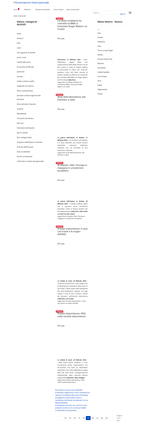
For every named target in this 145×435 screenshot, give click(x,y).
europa (20, 76)
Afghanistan (102, 89)
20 (93, 418)
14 (65, 418)
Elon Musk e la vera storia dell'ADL (69, 390)
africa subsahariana (25, 91)
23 (106, 418)
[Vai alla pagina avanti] (111, 418)
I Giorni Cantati (58, 9)
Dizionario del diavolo (25, 128)
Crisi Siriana (102, 76)
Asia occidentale (23, 152)
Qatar (100, 85)
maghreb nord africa (25, 86)
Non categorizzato (24, 137)
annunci (20, 38)
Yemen (100, 55)
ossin (19, 48)
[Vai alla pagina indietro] (61, 418)
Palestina (101, 42)
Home (16, 9)
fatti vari (20, 123)
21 (97, 418)
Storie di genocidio (20, 16)
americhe (20, 72)
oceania (20, 109)
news (19, 33)
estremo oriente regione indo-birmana (29, 97)
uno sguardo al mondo (26, 52)
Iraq (99, 46)
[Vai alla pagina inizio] (57, 418)
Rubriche (27, 9)
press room (21, 57)
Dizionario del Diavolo (42, 9)
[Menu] (130, 13)
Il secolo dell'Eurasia (25, 147)
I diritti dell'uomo (24, 62)
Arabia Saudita (103, 72)
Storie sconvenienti (72, 9)
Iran (99, 33)
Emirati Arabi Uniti (105, 59)
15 (70, 418)
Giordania (102, 68)
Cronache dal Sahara (25, 118)
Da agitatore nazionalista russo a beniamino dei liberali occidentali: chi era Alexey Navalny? (71, 400)
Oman (100, 94)
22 (102, 418)
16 (74, 418)
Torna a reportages (105, 50)
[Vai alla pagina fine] (115, 418)
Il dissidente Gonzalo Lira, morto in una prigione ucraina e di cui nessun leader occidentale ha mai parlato (71, 407)
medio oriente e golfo (25, 81)
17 (79, 418)
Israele (100, 37)
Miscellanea (21, 113)
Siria (99, 81)
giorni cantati (22, 132)
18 (84, 418)
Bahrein (101, 63)
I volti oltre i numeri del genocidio (30, 161)
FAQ (18, 43)
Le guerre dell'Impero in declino (29, 142)
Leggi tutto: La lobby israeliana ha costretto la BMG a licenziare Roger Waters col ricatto (69, 84)
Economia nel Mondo (25, 67)
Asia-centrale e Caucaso (26, 104)
